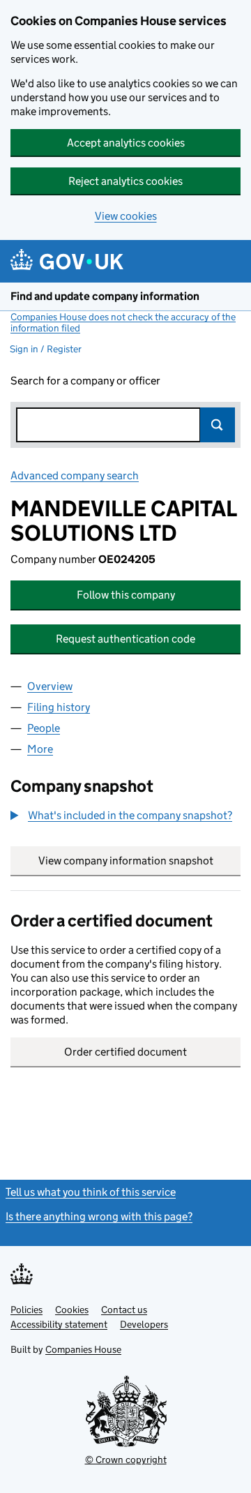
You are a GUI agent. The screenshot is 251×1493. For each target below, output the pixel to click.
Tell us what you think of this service (91, 1192)
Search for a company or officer (85, 380)
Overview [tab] (50, 686)
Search (217, 424)
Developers (144, 1324)
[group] (125, 817)
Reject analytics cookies (125, 181)
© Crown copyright (126, 1459)
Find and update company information (104, 296)
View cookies (126, 216)
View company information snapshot (139, 860)
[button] (121, 816)
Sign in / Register (46, 349)
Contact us (124, 1309)
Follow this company (126, 594)
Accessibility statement (58, 1324)
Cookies (72, 1309)
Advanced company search (74, 475)
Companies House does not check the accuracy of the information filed (123, 322)
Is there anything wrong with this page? (99, 1216)
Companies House (83, 1349)
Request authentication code (125, 638)
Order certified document (125, 1051)
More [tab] (40, 749)
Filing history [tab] (58, 707)
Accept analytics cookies (126, 142)
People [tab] (43, 728)
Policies (26, 1309)
